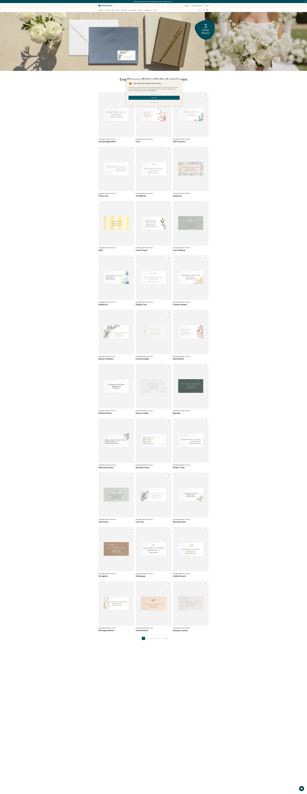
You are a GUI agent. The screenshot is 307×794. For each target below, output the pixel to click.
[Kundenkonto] (200, 10)
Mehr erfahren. (152, 90)
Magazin (187, 5)
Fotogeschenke (133, 10)
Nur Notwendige (154, 102)
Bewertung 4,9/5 (198, 5)
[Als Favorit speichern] (206, 95)
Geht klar (154, 97)
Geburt (113, 10)
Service (207, 5)
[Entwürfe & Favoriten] (203, 10)
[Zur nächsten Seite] (167, 638)
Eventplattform (148, 10)
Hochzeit (100, 10)
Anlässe (140, 10)
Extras (155, 10)
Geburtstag (124, 10)
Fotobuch (107, 10)
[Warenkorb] (207, 10)
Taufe (117, 10)
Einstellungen (154, 94)
